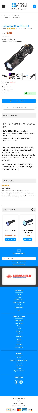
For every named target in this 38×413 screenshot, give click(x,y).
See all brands (19, 347)
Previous (32, 209)
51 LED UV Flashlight (10, 231)
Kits (19, 310)
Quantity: (4, 93)
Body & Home (19, 308)
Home (19, 358)
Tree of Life (19, 331)
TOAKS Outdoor (19, 323)
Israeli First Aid (19, 321)
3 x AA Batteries (8, 90)
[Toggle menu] (3, 6)
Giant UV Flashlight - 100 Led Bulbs (27, 231)
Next (34, 209)
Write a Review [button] (27, 29)
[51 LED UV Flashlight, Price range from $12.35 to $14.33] (10, 222)
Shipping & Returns (19, 371)
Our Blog (19, 368)
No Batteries (7, 86)
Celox (19, 342)
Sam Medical (19, 337)
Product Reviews (8, 181)
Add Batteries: (8, 82)
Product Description (10, 115)
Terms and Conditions (19, 403)
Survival (19, 297)
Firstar (19, 326)
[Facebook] (16, 382)
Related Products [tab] (9, 210)
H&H (19, 334)
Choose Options (10, 239)
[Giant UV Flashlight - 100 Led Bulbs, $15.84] (27, 222)
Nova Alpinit (19, 345)
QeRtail (24, 406)
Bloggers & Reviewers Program (19, 360)
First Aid (19, 294)
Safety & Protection (19, 302)
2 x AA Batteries (8, 88)
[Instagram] (21, 382)
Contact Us (19, 365)
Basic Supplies (19, 300)
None (5, 84)
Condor (19, 329)
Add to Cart (27, 239)
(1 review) (19, 29)
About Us (19, 363)
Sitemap (19, 401)
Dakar (19, 339)
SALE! (19, 305)
